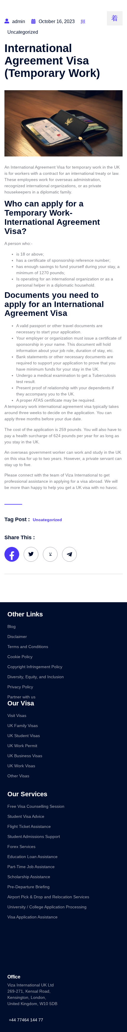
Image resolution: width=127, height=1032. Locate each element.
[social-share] (11, 554)
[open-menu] (115, 18)
